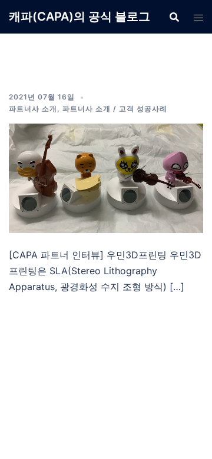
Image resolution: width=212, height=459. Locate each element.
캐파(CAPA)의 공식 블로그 (79, 16)
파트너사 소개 (33, 108)
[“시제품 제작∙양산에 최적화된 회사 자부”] (106, 177)
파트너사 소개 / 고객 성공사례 (114, 108)
